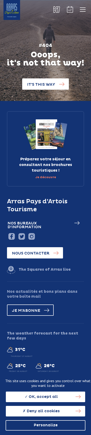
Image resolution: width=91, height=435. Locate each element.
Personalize (46, 425)
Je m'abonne (26, 310)
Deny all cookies (43, 411)
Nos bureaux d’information (24, 225)
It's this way (41, 84)
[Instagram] (31, 236)
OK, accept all (43, 396)
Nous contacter (30, 253)
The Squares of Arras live (45, 269)
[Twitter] (21, 236)
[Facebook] (11, 236)
